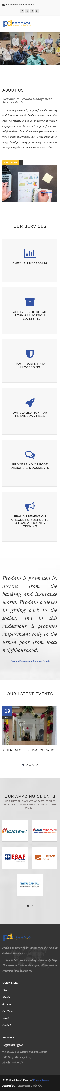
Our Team (7, 1011)
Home (5, 990)
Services (6, 1004)
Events (6, 1018)
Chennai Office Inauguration (30, 750)
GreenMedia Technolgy (30, 1085)
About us (7, 997)
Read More (10, 162)
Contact (6, 1025)
